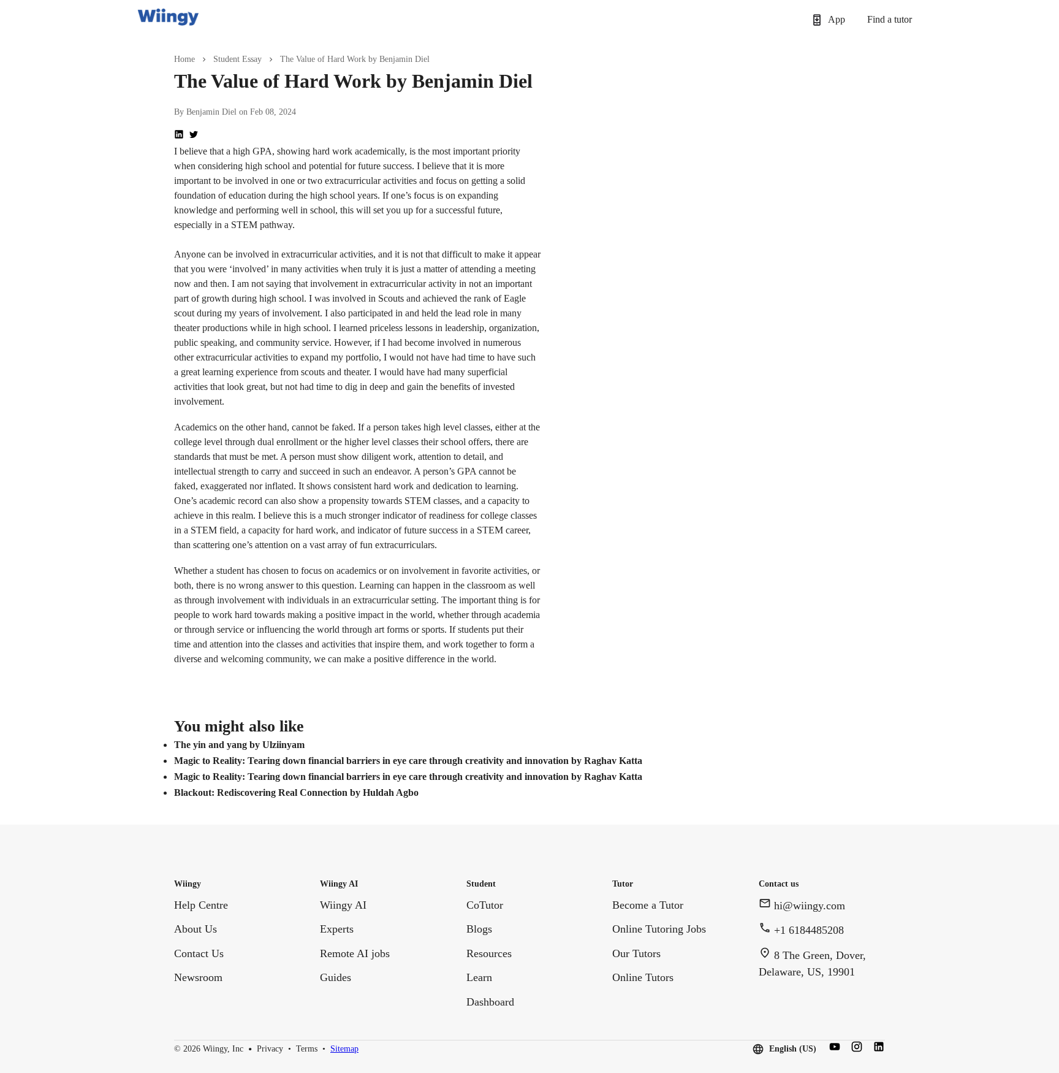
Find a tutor (889, 19)
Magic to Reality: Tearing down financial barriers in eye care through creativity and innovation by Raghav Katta (408, 760)
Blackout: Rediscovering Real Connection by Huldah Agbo (296, 792)
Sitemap (344, 1049)
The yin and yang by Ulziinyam (239, 744)
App (836, 19)
